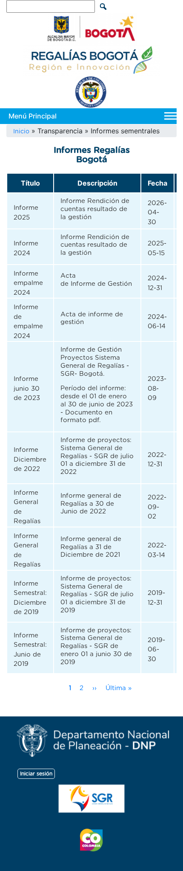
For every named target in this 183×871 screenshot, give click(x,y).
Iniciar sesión (36, 773)
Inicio (21, 132)
